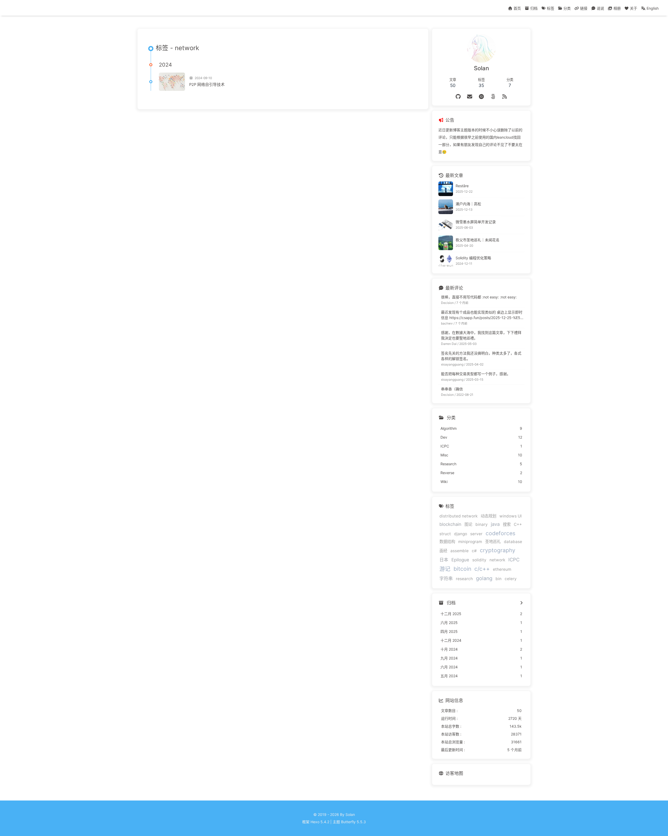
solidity (479, 559)
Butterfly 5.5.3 (353, 822)
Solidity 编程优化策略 (473, 258)
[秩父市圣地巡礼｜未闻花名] (445, 243)
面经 (443, 550)
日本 (443, 559)
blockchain (450, 524)
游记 (444, 569)
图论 (468, 524)
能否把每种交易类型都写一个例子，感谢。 (475, 374)
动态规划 (488, 516)
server (476, 533)
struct (445, 533)
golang (484, 578)
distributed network (458, 516)
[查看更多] (521, 603)
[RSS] (504, 96)
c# (474, 550)
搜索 (507, 524)
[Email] (470, 96)
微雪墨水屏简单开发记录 (476, 222)
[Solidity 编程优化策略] (445, 261)
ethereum (502, 569)
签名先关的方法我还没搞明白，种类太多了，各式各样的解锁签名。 (481, 356)
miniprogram (470, 541)
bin (499, 578)
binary (481, 524)
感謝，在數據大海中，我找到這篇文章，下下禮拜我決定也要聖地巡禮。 (481, 335)
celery (511, 578)
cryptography (497, 550)
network (497, 559)
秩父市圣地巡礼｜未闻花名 (477, 240)
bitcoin (462, 569)
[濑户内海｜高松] (445, 206)
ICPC (514, 559)
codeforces (500, 533)
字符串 (446, 578)
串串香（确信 (452, 389)
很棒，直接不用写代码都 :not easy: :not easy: (479, 297)
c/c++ (482, 569)
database (513, 541)
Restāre (462, 186)
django (460, 533)
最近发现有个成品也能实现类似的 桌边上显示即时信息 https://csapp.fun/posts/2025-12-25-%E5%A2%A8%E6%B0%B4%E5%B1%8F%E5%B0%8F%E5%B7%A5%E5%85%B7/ (482, 315)
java (495, 524)
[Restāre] (445, 188)
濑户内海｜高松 (468, 204)
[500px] (493, 96)
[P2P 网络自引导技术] (172, 82)
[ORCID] (481, 96)
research (464, 578)
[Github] (458, 96)
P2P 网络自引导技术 (207, 84)
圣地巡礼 (493, 541)
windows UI (510, 516)
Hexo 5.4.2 (320, 822)
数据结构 (447, 541)
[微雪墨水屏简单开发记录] (445, 224)
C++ (518, 524)
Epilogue (460, 559)
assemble (459, 550)
